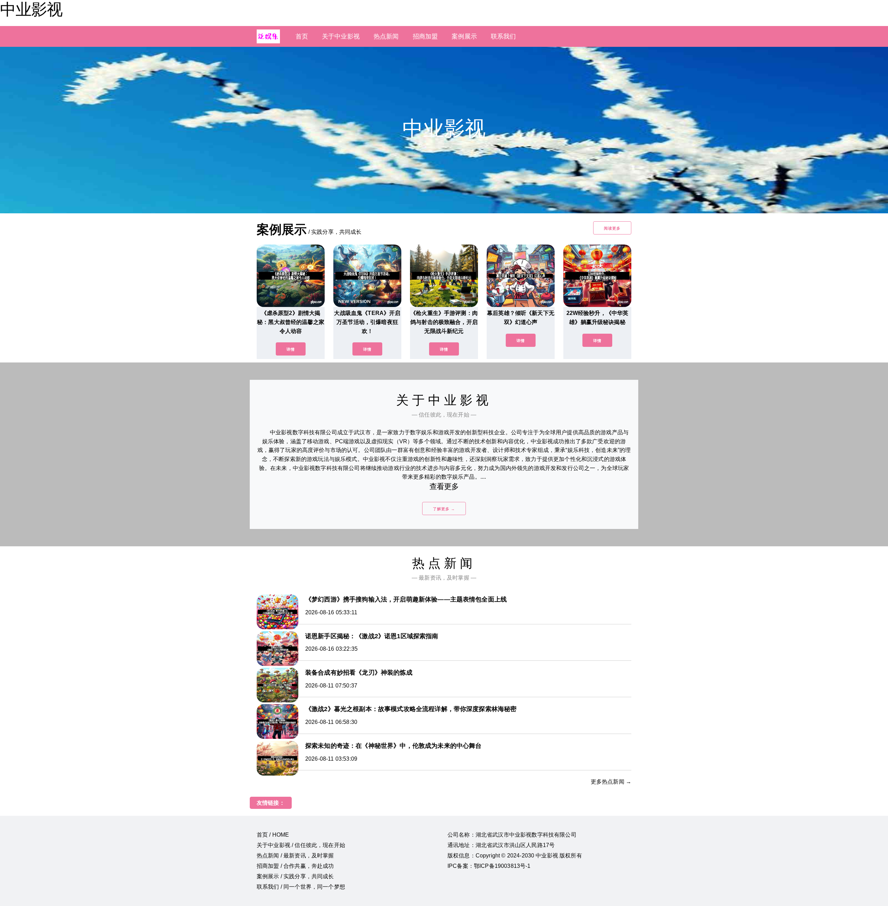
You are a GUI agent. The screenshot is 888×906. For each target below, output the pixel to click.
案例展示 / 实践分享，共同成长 (295, 876)
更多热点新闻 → (611, 782)
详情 (291, 349)
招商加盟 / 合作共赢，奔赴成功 (295, 866)
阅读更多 (612, 228)
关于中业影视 (341, 36)
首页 (302, 36)
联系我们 (503, 36)
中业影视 (31, 9)
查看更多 (444, 486)
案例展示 (464, 36)
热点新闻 (386, 36)
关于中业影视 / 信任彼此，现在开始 (301, 845)
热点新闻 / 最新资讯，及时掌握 (295, 855)
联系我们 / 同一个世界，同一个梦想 (301, 887)
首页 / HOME (273, 835)
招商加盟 (425, 36)
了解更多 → (444, 509)
